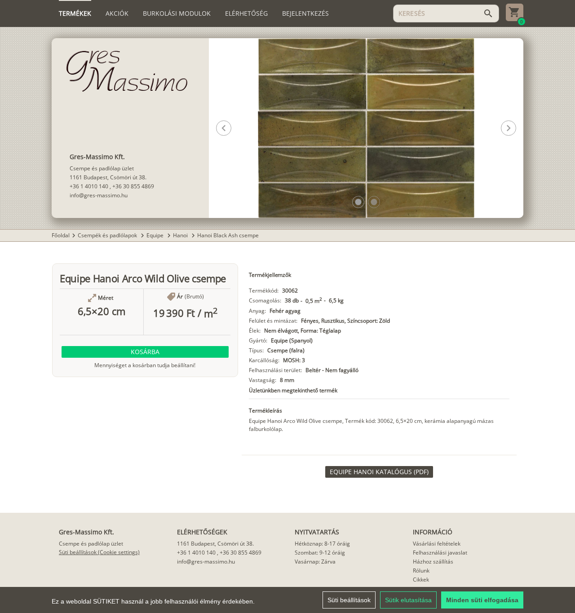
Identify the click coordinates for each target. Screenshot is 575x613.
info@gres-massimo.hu (99, 195)
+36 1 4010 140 (89, 186)
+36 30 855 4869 (133, 186)
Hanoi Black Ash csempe (228, 235)
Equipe (155, 235)
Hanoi (181, 235)
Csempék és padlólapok (108, 235)
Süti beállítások (349, 600)
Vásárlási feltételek (436, 543)
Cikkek (421, 579)
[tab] (75, 13)
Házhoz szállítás (433, 561)
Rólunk (421, 570)
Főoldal (61, 235)
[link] (379, 472)
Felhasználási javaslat (440, 552)
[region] (287, 600)
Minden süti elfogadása (482, 600)
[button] (358, 202)
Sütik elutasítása (408, 600)
